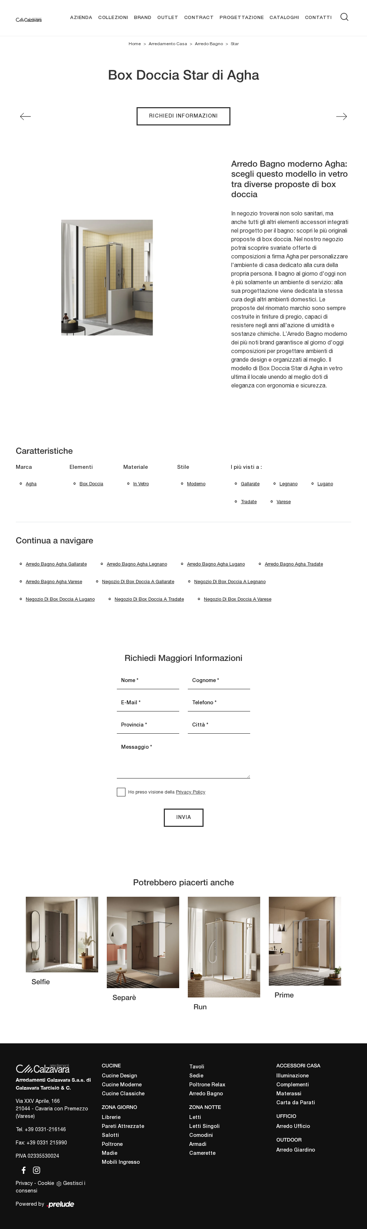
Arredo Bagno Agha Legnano (137, 564)
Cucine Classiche (123, 1094)
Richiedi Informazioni (183, 116)
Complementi (292, 1085)
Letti (195, 1117)
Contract (199, 18)
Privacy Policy (190, 792)
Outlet (167, 18)
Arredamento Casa (168, 43)
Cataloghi (284, 18)
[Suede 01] (25, 116)
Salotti (110, 1135)
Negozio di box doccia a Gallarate (138, 581)
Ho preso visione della (166, 792)
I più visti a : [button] (246, 467)
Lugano (325, 483)
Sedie (196, 1076)
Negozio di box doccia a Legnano (230, 581)
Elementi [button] (81, 467)
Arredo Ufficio (293, 1126)
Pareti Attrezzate (123, 1126)
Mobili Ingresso (121, 1162)
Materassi (288, 1094)
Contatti (318, 18)
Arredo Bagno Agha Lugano (216, 564)
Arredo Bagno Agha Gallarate (56, 564)
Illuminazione (292, 1076)
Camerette (202, 1153)
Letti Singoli (204, 1126)
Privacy (24, 1183)
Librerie (111, 1117)
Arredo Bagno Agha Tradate (294, 564)
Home (135, 43)
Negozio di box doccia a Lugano (60, 599)
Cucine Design (119, 1076)
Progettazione (242, 18)
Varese (284, 501)
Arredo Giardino (295, 1150)
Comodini (201, 1135)
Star (235, 43)
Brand (143, 18)
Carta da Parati (295, 1103)
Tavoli (196, 1067)
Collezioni (113, 18)
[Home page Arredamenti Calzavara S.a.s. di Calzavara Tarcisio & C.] (29, 18)
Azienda (81, 18)
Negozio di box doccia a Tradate (149, 599)
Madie (109, 1153)
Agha (31, 483)
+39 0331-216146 (45, 1129)
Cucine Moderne (122, 1085)
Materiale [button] (135, 467)
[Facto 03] (341, 116)
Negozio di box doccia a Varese (237, 599)
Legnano (288, 483)
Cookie (46, 1183)
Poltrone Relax (207, 1085)
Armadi (197, 1144)
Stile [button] (183, 467)
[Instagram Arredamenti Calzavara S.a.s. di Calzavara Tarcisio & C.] (34, 1169)
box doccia (91, 483)
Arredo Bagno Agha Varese (54, 581)
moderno (196, 483)
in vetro (141, 483)
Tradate (249, 501)
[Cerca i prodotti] (345, 16)
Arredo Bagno (209, 43)
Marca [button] (24, 467)
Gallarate (250, 483)
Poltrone (112, 1144)
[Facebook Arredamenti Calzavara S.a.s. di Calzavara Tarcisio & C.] (22, 1169)
